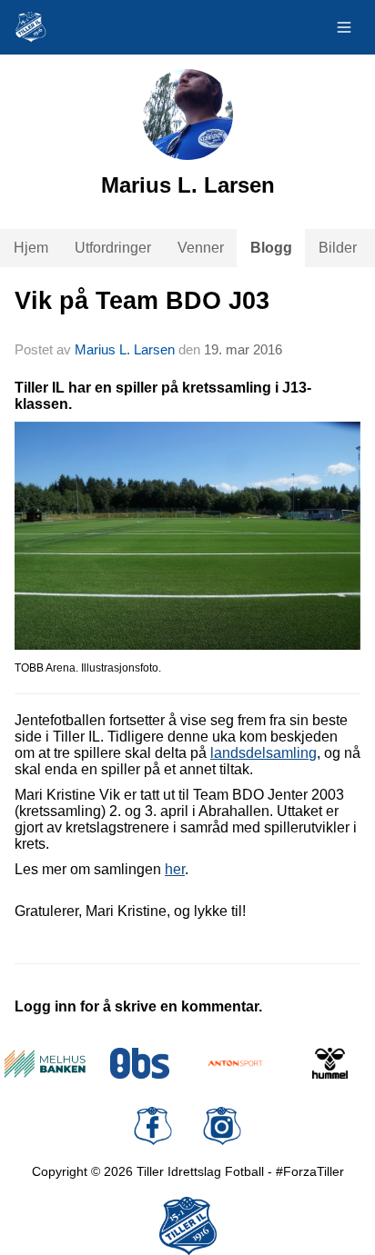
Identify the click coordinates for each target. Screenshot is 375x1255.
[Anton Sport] (235, 1063)
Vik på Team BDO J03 (142, 300)
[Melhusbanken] (45, 1063)
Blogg (271, 247)
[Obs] (141, 1063)
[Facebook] (153, 1126)
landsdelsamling (263, 753)
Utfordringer (113, 247)
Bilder (338, 247)
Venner (200, 247)
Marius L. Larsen (125, 349)
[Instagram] (222, 1126)
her (175, 869)
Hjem (31, 247)
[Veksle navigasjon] (344, 27)
